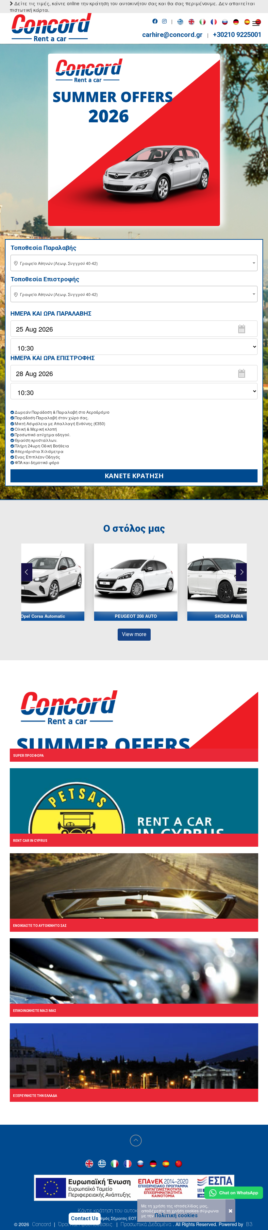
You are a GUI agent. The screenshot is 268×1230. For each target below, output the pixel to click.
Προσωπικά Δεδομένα (146, 1224)
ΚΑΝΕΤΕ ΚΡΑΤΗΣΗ (134, 475)
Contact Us (84, 1218)
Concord (41, 1224)
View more (134, 634)
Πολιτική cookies (176, 1215)
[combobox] (134, 263)
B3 (249, 1224)
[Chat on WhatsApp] (233, 1193)
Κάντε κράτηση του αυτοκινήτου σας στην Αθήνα (134, 1210)
